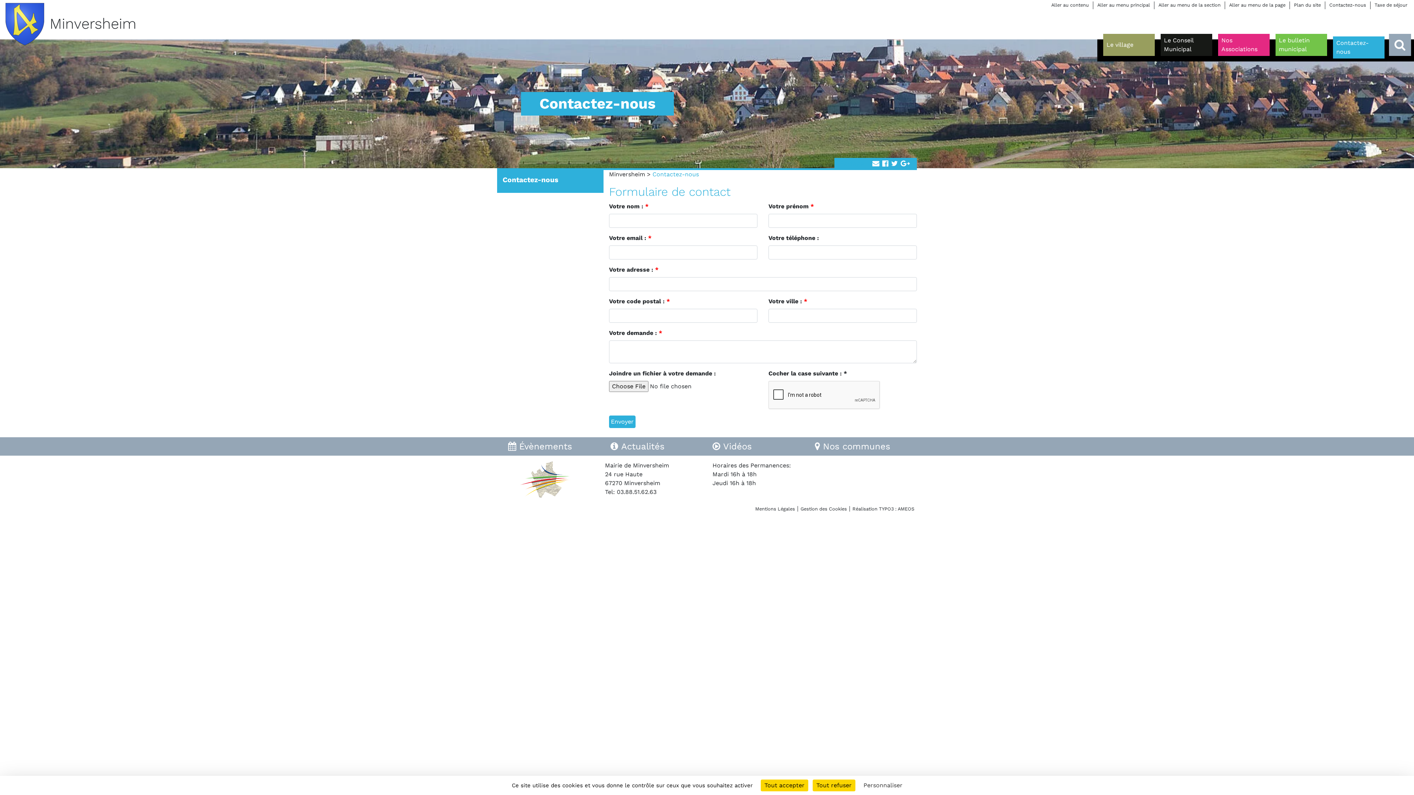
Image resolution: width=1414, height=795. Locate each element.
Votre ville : (787, 301)
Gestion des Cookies (824, 509)
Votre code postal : (639, 301)
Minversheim (627, 174)
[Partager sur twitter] (894, 163)
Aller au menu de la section (1189, 5)
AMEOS (906, 509)
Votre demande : (635, 332)
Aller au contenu (1070, 5)
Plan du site (1307, 5)
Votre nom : (628, 206)
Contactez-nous (1347, 5)
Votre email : (630, 237)
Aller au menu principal (1123, 5)
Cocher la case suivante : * (807, 373)
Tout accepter (784, 785)
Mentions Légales (775, 509)
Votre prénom (791, 206)
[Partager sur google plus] (905, 163)
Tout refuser (834, 785)
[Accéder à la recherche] (1400, 45)
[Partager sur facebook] (885, 163)
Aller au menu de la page (1257, 5)
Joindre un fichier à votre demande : (662, 373)
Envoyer (622, 421)
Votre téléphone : (793, 237)
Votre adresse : (633, 269)
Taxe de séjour (1391, 5)
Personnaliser (883, 785)
